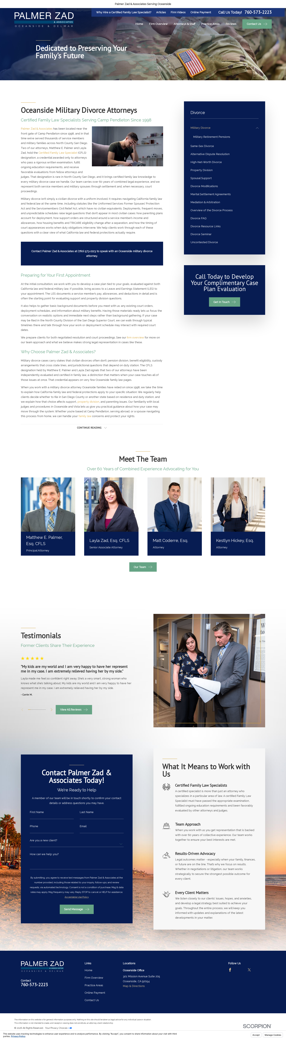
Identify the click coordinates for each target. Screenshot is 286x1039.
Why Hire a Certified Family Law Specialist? (123, 12)
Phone (34, 826)
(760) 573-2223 (87, 251)
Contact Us (92, 1000)
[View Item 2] (32, 709)
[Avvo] (239, 970)
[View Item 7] (44, 709)
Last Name (87, 812)
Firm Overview (94, 977)
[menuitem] (222, 128)
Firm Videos (178, 12)
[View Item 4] (37, 709)
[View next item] (51, 709)
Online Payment (201, 12)
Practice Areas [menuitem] (210, 23)
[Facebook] (230, 970)
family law (85, 416)
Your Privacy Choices (56, 1028)
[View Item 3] (34, 709)
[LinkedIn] (259, 970)
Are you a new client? (43, 840)
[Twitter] (249, 970)
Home (88, 970)
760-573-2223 (258, 12)
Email (83, 826)
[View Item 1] (29, 709)
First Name (37, 812)
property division (88, 401)
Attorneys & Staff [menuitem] (184, 23)
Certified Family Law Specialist (58, 152)
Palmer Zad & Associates (36, 128)
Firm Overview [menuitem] (158, 23)
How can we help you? (44, 854)
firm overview (135, 337)
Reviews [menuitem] (231, 23)
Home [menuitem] (139, 23)
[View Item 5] (39, 709)
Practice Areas (94, 985)
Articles (161, 12)
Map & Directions (134, 986)
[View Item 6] (42, 709)
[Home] (44, 19)
